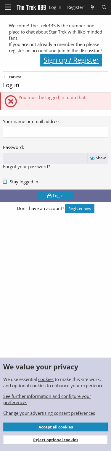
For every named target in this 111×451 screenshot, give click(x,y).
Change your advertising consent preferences (49, 413)
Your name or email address (31, 121)
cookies (46, 379)
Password (13, 147)
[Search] (104, 7)
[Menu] (8, 7)
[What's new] (92, 7)
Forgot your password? (26, 166)
